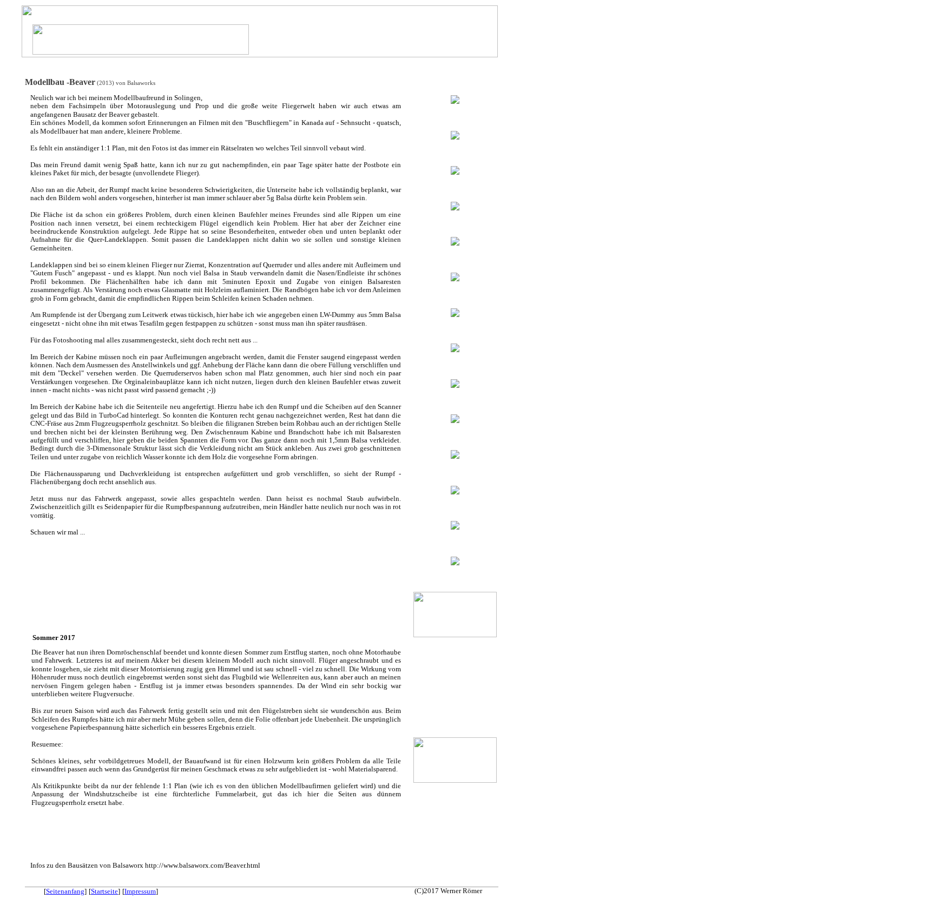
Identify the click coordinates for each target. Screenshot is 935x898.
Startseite (104, 891)
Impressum (140, 891)
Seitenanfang (65, 891)
